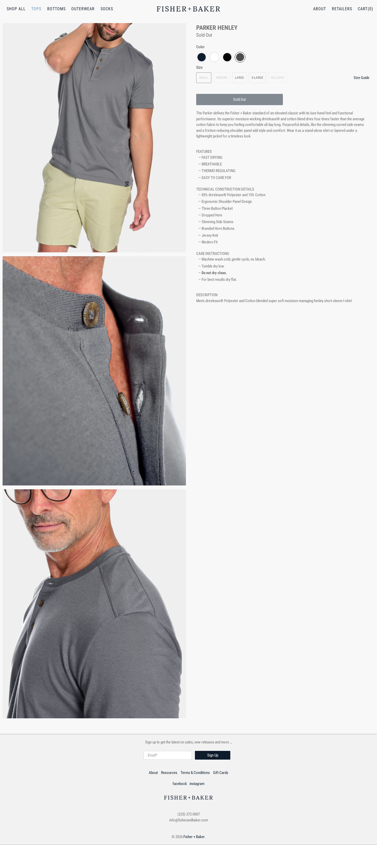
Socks (107, 8)
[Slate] (240, 57)
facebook (180, 783)
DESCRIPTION (206, 295)
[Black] (227, 57)
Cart (363, 8)
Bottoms (56, 8)
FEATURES (204, 151)
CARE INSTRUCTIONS (212, 253)
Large (239, 77)
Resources (169, 772)
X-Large (257, 77)
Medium (221, 77)
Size (199, 67)
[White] (214, 57)
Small (204, 77)
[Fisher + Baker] (188, 9)
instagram (197, 783)
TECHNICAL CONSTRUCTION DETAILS (225, 189)
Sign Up (212, 755)
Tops (36, 8)
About (319, 8)
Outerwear (83, 8)
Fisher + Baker (193, 836)
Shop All (16, 8)
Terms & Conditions (195, 772)
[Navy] (201, 57)
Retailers (342, 8)
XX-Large (277, 77)
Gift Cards (220, 772)
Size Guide (361, 77)
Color (200, 47)
